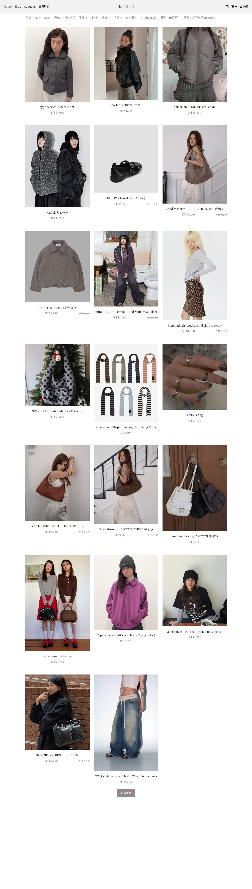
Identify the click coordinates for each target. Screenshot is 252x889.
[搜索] (227, 6)
